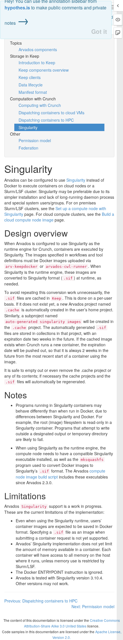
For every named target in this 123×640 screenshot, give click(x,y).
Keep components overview (44, 70)
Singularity (28, 127)
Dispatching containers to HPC (46, 120)
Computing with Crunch (40, 105)
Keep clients (30, 77)
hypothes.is (17, 7)
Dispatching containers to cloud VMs (51, 112)
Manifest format (33, 92)
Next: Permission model (93, 606)
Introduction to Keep (37, 62)
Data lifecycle (31, 85)
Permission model (35, 140)
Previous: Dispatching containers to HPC (41, 601)
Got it (99, 31)
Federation (28, 148)
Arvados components (38, 49)
